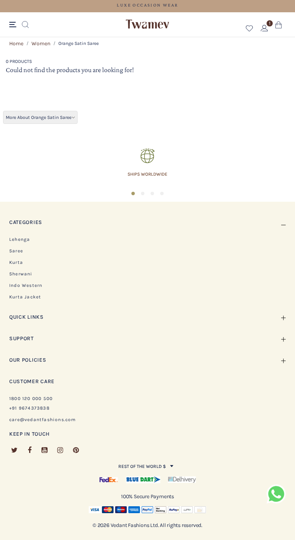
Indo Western (25, 285)
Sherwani (21, 274)
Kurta (16, 262)
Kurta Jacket (25, 297)
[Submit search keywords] (25, 25)
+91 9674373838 (29, 408)
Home (16, 43)
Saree (16, 251)
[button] (249, 29)
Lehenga (19, 239)
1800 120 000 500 (31, 398)
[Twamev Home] (147, 25)
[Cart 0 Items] (278, 26)
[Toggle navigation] (14, 25)
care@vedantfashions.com (42, 419)
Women (40, 43)
